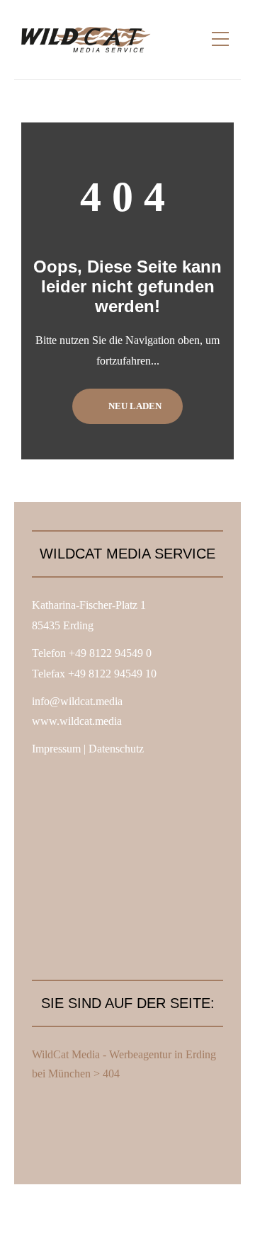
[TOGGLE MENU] (220, 40)
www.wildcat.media (77, 721)
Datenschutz (116, 749)
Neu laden (134, 406)
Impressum (56, 749)
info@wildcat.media (77, 701)
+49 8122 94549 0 (110, 653)
